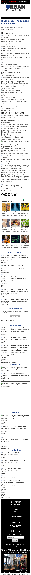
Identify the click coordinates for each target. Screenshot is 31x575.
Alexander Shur (12, 75)
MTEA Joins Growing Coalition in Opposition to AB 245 (12, 146)
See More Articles (6, 110)
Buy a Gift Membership (7, 320)
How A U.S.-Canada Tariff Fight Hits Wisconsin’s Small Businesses (19, 267)
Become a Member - (23, 1)
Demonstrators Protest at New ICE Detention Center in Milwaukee (13, 40)
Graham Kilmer (12, 97)
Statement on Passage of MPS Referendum (12, 122)
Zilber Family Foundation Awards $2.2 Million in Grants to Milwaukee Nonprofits (14, 132)
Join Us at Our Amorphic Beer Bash (10, 1)
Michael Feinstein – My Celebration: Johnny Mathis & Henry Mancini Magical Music (16, 482)
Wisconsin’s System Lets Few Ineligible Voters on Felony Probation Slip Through (15, 68)
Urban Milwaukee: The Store (15, 549)
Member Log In (5, 3)
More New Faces (5, 448)
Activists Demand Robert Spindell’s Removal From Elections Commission (14, 82)
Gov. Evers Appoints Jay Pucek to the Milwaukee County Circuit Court (20, 416)
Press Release (12, 163)
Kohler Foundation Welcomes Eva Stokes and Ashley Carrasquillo (20, 438)
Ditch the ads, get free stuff (15, 546)
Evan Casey (11, 108)
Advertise (15, 509)
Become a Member (15, 308)
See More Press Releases (8, 191)
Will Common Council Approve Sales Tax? (14, 102)
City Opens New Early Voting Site (13, 92)
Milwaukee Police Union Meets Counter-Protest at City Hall (15, 54)
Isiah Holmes (12, 46)
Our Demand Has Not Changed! (12, 187)
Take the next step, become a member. (15, 544)
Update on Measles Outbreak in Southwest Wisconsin (19, 328)
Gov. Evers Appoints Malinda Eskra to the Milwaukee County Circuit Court (19, 428)
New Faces (15, 412)
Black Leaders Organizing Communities (15, 22)
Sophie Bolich (12, 61)
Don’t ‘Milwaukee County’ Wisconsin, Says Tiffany (18, 374)
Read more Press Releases (8, 362)
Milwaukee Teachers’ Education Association (18, 124)
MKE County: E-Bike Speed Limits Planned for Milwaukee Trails (20, 290)
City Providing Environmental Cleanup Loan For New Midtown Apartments (19, 257)
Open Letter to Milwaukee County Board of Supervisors (15, 160)
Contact (15, 511)
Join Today (15, 316)
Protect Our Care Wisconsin (15, 183)
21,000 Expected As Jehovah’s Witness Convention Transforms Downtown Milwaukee (19, 276)
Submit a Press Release (15, 516)
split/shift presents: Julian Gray (16, 460)
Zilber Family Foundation (14, 139)
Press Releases (15, 325)
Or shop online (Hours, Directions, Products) (15, 572)
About (15, 507)
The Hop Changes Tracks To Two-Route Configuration (20, 300)
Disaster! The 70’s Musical (15, 453)
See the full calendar (6, 497)
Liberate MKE (12, 188)
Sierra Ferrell (11, 476)
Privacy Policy (15, 514)
